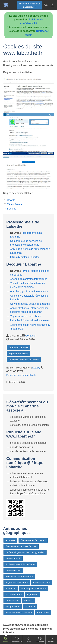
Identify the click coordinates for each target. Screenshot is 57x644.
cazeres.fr (30, 606)
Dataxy (36, 367)
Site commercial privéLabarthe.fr (29, 5)
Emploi (28, 641)
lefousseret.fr (12, 600)
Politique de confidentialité (21, 375)
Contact (51, 641)
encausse (10, 540)
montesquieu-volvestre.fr (33, 588)
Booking (11, 208)
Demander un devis (18, 347)
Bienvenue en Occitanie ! (33, 540)
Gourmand (40, 641)
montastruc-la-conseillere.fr (19, 576)
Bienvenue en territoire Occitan (21, 546)
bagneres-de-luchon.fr (17, 582)
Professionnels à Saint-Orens (20, 564)
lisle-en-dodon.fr (14, 594)
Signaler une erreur (18, 353)
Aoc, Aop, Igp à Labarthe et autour (29, 291)
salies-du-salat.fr (41, 582)
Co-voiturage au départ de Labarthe (30, 303)
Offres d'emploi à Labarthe (25, 257)
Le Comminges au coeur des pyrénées (25, 552)
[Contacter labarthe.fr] (52, 5)
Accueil (5, 641)
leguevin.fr (32, 594)
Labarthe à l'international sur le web (30, 320)
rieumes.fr (11, 588)
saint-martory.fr (13, 570)
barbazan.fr (43, 612)
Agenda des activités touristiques (28, 279)
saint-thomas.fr (13, 558)
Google (11, 200)
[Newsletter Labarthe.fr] (46, 5)
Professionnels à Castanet (19, 612)
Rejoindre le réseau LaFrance (24, 359)
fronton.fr (28, 600)
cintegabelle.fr (13, 606)
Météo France (14, 204)
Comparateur (17, 641)
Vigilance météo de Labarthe (26, 316)
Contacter (30, 335)
